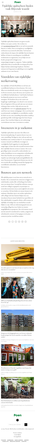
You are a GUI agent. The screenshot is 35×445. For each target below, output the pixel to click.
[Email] (25, 222)
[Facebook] (9, 222)
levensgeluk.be (17, 436)
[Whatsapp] (22, 222)
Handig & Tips (17, 11)
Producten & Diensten (15, 441)
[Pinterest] (19, 222)
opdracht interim (21, 108)
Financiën (3, 440)
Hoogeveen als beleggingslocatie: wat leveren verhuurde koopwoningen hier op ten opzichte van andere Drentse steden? (16, 335)
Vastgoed (26, 440)
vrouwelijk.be (17, 434)
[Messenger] (12, 222)
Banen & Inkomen (19, 440)
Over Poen (23, 441)
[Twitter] (16, 222)
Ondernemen (10, 440)
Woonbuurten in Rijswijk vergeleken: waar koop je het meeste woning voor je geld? (16, 369)
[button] (25, 424)
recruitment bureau (9, 46)
